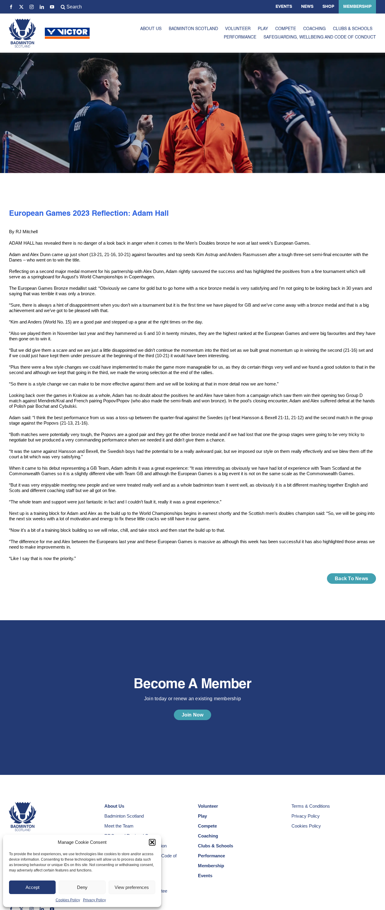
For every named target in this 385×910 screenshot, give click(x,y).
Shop (328, 7)
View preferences (132, 887)
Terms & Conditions (310, 806)
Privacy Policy (94, 900)
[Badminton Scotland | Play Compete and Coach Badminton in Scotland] (22, 20)
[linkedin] (42, 7)
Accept (32, 887)
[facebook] (11, 7)
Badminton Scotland (124, 816)
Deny (82, 887)
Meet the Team (119, 825)
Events (284, 7)
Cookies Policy (68, 900)
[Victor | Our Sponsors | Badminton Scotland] (67, 29)
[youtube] (52, 7)
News (307, 7)
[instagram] (31, 7)
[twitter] (21, 7)
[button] (152, 842)
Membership (357, 7)
